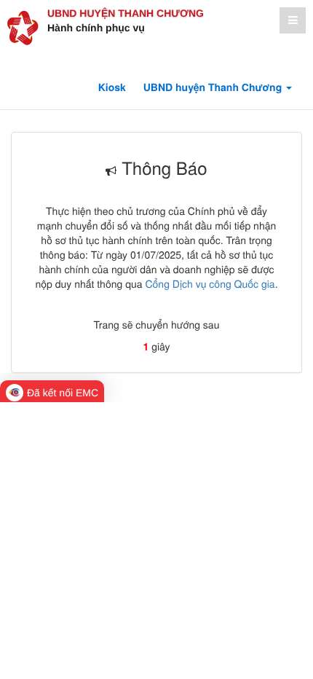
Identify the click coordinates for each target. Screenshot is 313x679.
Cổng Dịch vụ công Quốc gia (209, 283)
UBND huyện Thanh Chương (125, 13)
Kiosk (112, 87)
